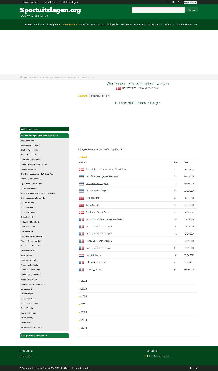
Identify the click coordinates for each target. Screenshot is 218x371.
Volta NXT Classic (93, 255)
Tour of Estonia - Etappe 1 (97, 190)
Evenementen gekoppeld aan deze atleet (39, 136)
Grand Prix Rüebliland (29, 212)
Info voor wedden (30, 2)
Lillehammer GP (27, 231)
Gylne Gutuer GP (28, 217)
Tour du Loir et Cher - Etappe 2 (99, 240)
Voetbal (38, 24)
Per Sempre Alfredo (28, 251)
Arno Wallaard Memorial (30, 145)
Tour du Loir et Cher (29, 298)
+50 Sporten (183, 24)
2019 (84, 320)
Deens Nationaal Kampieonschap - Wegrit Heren (106, 169)
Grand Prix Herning (28, 207)
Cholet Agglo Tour (93, 269)
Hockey (125, 24)
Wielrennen (69, 24)
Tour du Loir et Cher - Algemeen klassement (104, 219)
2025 (84, 157)
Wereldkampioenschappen (31, 327)
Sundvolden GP (27, 289)
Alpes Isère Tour (27, 140)
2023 (84, 288)
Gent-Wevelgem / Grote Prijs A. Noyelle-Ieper (38, 193)
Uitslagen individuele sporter (57, 77)
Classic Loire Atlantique (30, 155)
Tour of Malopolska (28, 313)
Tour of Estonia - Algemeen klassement (102, 176)
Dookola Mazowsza (28, 169)
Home (28, 24)
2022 (84, 296)
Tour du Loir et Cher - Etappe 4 (99, 226)
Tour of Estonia (27, 308)
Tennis (83, 24)
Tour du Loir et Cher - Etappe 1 (99, 248)
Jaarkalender (49, 2)
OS (195, 24)
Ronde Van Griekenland (30, 265)
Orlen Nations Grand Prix (31, 246)
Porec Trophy (26, 255)
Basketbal (96, 24)
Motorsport (154, 24)
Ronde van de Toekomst (30, 275)
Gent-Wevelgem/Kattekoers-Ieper (34, 198)
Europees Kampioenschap (31, 179)
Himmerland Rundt (28, 227)
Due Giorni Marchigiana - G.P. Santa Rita (37, 174)
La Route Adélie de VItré (96, 262)
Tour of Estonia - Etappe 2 (97, 183)
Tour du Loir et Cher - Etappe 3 (99, 233)
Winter (168, 24)
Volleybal (112, 24)
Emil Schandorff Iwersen (84, 77)
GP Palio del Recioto (29, 188)
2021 (84, 304)
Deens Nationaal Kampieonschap (34, 164)
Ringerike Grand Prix (29, 260)
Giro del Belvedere (28, 203)
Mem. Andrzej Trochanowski (32, 236)
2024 (84, 281)
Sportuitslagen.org (32, 10)
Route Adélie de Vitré (29, 279)
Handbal (138, 24)
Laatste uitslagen (69, 2)
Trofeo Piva (25, 322)
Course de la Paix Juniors (31, 160)
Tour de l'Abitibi (27, 294)
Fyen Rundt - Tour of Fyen (31, 184)
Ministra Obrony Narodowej (31, 241)
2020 (84, 312)
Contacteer (27, 356)
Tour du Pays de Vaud (29, 303)
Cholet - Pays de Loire (29, 150)
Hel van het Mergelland (30, 222)
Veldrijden (52, 24)
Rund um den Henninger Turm (33, 284)
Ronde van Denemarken (30, 270)
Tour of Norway (27, 318)
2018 (84, 327)
